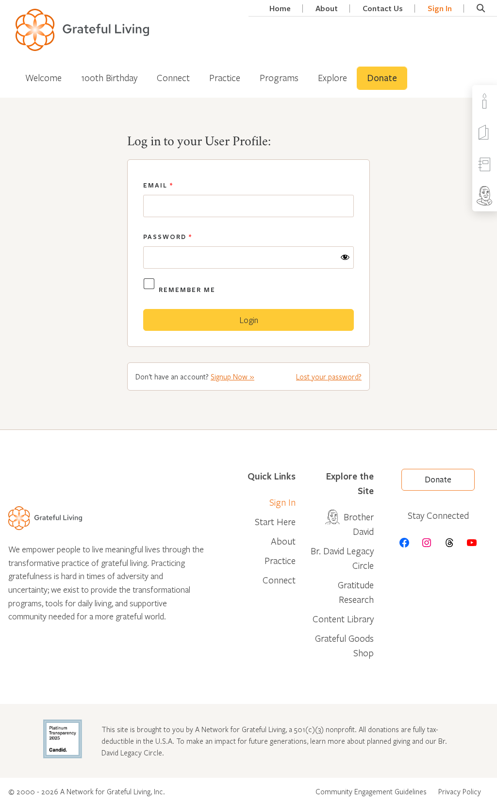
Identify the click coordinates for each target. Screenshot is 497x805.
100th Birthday (109, 77)
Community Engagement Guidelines (371, 791)
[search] (481, 8)
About (326, 8)
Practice (224, 77)
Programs (279, 77)
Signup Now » (232, 376)
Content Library (343, 619)
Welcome (43, 77)
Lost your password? (329, 376)
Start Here (275, 521)
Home (280, 8)
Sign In (440, 8)
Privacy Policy (459, 791)
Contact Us (383, 8)
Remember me (187, 289)
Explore (332, 77)
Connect (173, 77)
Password (167, 236)
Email (158, 185)
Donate (382, 78)
